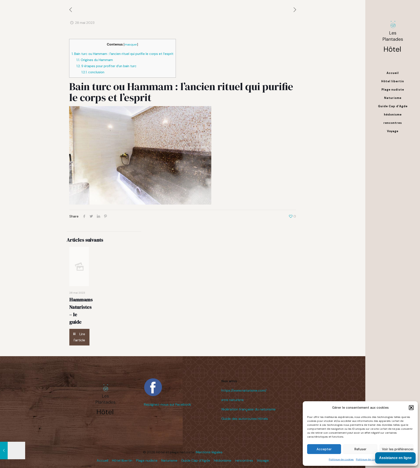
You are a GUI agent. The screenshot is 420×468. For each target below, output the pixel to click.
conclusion (92, 72)
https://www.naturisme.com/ (243, 390)
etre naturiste (232, 400)
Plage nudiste (147, 460)
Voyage (263, 460)
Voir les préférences (397, 449)
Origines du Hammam (94, 60)
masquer (130, 44)
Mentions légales (209, 452)
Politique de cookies (341, 459)
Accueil (102, 460)
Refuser (360, 449)
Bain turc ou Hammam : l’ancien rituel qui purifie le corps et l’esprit (122, 54)
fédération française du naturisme (248, 409)
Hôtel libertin (122, 460)
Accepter (324, 449)
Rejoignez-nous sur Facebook (167, 404)
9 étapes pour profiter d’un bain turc (106, 66)
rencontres (244, 460)
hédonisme (222, 460)
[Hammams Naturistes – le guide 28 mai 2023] (12, 450)
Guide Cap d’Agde (195, 460)
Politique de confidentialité (373, 459)
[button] (411, 407)
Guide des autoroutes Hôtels (244, 418)
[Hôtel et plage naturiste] (392, 34)
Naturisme (169, 460)
